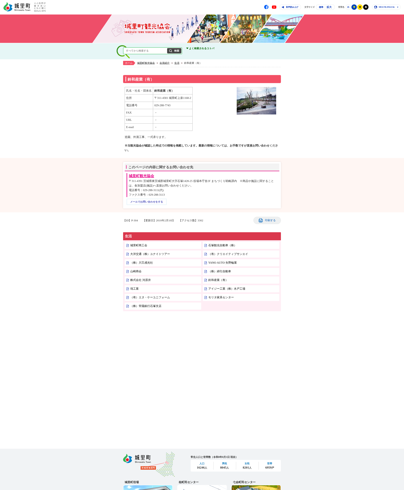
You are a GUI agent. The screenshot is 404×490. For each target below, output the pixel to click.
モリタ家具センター (221, 297)
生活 (176, 63)
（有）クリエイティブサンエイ (228, 254)
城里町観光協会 (146, 63)
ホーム (129, 63)
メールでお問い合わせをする (146, 201)
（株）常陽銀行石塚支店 (145, 306)
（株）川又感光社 (141, 262)
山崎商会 (136, 271)
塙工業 (134, 288)
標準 (321, 7)
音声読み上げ (292, 7)
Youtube (274, 7)
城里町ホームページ (16, 6)
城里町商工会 (138, 245)
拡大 (329, 7)
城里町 (149, 464)
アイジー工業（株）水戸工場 (226, 288)
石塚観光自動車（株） (222, 245)
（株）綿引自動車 (219, 271)
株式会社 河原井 (140, 280)
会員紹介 (165, 63)
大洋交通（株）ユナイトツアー (150, 254)
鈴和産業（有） (218, 280)
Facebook (266, 7)
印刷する (270, 220)
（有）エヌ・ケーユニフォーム (150, 297)
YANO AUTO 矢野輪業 (222, 262)
